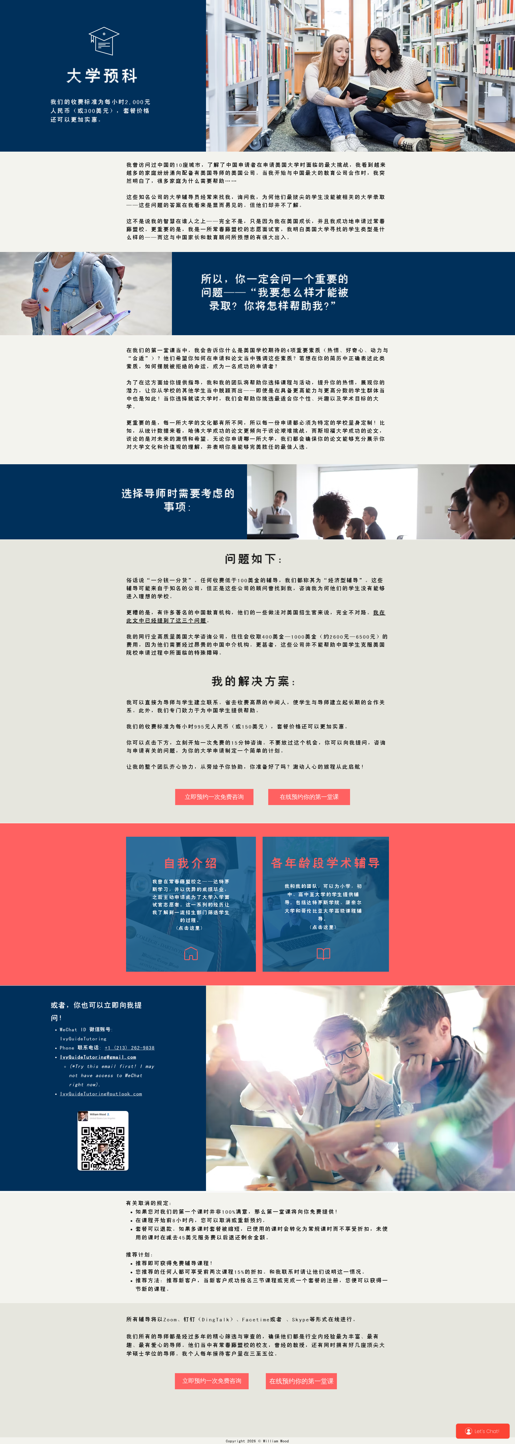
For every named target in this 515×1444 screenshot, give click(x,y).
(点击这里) (323, 927)
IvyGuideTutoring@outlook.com (101, 1093)
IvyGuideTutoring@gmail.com (98, 1056)
